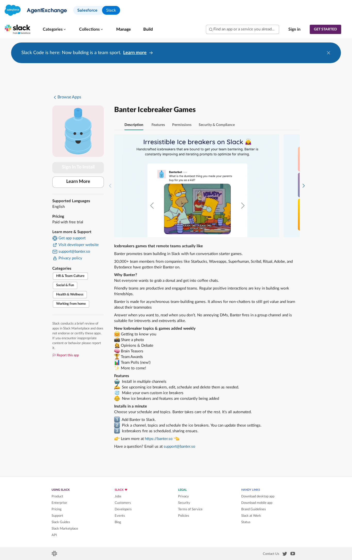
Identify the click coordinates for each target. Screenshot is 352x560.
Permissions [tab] (181, 125)
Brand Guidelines (253, 509)
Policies (183, 515)
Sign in (294, 29)
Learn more (135, 52)
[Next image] (303, 185)
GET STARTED (325, 29)
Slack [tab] (111, 10)
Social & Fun (65, 285)
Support (57, 515)
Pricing (57, 509)
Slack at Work (251, 515)
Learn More (78, 181)
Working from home (71, 304)
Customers (123, 503)
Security (184, 503)
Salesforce (87, 10)
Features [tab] (158, 125)
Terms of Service (190, 509)
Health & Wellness (69, 294)
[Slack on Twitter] (284, 555)
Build (148, 29)
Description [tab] (133, 125)
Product (57, 496)
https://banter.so (159, 439)
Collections (89, 29)
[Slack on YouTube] (292, 554)
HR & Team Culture (70, 276)
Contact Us (271, 554)
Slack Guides (61, 522)
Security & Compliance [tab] (217, 125)
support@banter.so (179, 446)
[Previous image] (110, 185)
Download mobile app (256, 503)
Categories (53, 29)
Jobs (118, 496)
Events (120, 515)
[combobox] (242, 29)
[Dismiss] (328, 53)
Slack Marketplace (65, 528)
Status (245, 522)
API (54, 535)
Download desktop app (257, 496)
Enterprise (59, 503)
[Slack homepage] (55, 555)
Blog (118, 522)
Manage (123, 29)
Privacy (183, 496)
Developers (123, 509)
